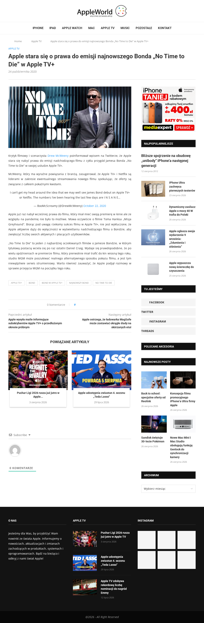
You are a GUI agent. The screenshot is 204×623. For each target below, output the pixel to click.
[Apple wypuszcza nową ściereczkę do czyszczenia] (153, 269)
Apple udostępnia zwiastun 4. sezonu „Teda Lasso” (113, 560)
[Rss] (25, 11)
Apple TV (108, 28)
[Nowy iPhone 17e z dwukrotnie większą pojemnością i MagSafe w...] (167, 560)
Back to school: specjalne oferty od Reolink (153, 397)
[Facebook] (10, 11)
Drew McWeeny (58, 156)
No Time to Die (103, 282)
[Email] (30, 11)
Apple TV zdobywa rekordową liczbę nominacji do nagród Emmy (114, 586)
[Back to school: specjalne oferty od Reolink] (154, 379)
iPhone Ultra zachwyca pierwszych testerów (182, 186)
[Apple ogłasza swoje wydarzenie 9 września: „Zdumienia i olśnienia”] (153, 237)
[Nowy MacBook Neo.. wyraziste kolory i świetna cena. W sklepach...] (147, 560)
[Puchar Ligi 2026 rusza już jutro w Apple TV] (38, 370)
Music (125, 28)
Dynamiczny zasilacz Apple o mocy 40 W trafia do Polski (182, 210)
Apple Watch (72, 28)
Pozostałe (144, 28)
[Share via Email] (93, 305)
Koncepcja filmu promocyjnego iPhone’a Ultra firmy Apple (182, 399)
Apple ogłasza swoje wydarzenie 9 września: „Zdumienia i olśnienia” (182, 239)
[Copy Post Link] (87, 305)
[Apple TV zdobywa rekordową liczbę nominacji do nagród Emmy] (85, 587)
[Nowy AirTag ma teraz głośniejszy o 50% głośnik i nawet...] (186, 560)
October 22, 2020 (94, 206)
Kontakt (165, 28)
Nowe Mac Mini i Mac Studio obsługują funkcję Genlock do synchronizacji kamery (181, 447)
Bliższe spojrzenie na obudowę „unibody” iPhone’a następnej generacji (166, 161)
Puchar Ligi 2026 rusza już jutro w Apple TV (115, 534)
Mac (91, 28)
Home (18, 41)
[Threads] (21, 11)
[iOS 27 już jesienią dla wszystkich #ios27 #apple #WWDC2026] (167, 540)
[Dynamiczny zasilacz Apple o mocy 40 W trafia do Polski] (153, 213)
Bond (32, 282)
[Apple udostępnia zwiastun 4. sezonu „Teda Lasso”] (101, 370)
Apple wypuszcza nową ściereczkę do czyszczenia (181, 266)
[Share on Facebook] (82, 305)
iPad (52, 28)
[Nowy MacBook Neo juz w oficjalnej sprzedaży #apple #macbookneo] (186, 540)
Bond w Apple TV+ (52, 282)
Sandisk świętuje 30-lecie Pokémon (152, 439)
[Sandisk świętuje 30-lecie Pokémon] (154, 424)
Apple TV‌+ (16, 282)
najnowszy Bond (79, 282)
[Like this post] (77, 305)
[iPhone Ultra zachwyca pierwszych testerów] (153, 189)
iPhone (38, 28)
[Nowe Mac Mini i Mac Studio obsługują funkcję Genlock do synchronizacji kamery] (183, 424)
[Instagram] (17, 11)
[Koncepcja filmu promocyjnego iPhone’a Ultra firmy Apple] (183, 379)
